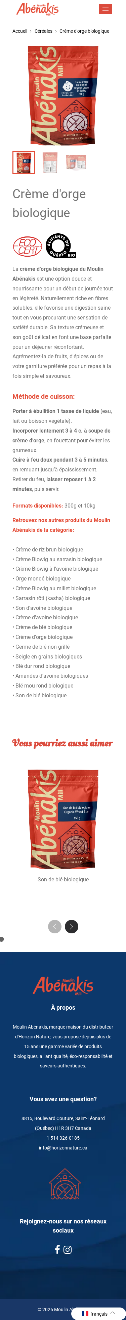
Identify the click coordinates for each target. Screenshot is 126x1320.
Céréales (43, 31)
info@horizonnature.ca (63, 1147)
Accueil (19, 31)
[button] (71, 926)
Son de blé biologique (63, 879)
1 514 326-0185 (63, 1138)
